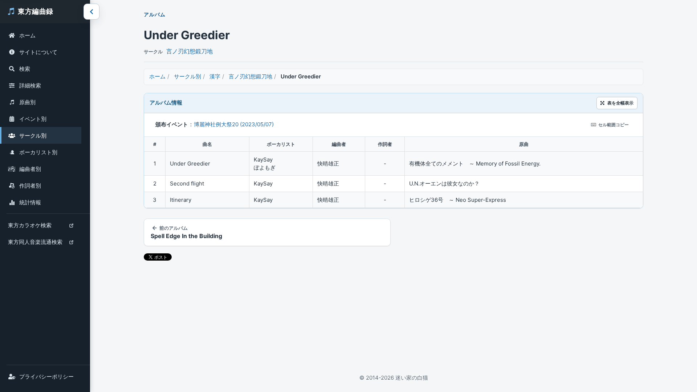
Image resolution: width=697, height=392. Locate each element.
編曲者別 (30, 169)
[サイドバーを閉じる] (91, 12)
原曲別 (27, 102)
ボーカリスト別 (38, 152)
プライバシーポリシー (46, 376)
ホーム (27, 35)
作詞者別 (30, 185)
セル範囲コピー (613, 124)
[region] (393, 172)
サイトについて (38, 52)
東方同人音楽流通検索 (35, 244)
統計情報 (30, 202)
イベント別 (32, 118)
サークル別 (32, 135)
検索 (24, 68)
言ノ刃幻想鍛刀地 (189, 51)
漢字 (214, 76)
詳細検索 (30, 85)
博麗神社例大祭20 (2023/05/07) (234, 124)
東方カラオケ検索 (30, 227)
